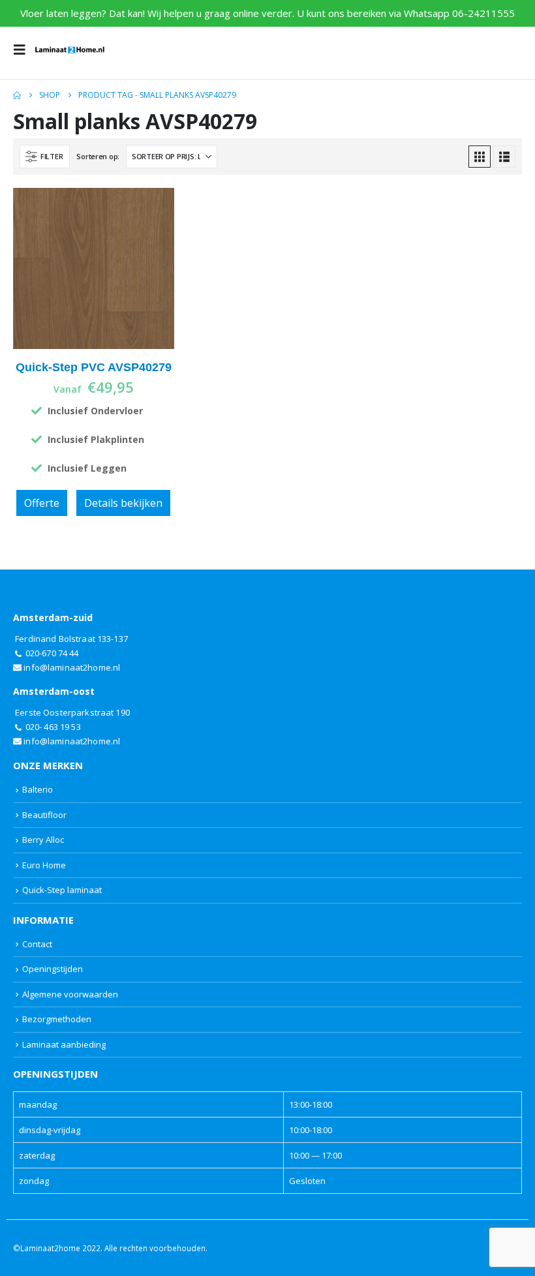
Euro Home (44, 865)
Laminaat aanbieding (64, 1044)
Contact (37, 944)
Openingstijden (52, 969)
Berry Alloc (43, 839)
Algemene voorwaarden (70, 994)
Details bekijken (123, 503)
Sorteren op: (97, 156)
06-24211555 (483, 13)
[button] (23, 49)
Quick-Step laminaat (62, 890)
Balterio (37, 789)
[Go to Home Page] (17, 95)
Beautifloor (44, 815)
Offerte (41, 503)
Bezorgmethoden (56, 1019)
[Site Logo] (70, 49)
